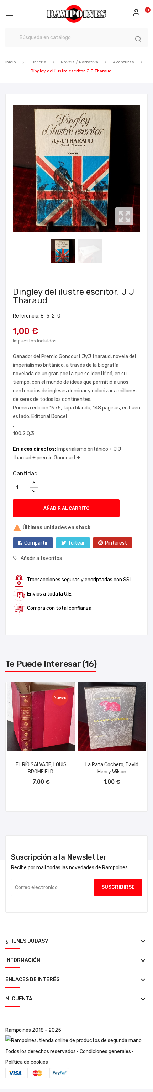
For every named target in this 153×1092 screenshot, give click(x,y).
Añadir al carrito (66, 508)
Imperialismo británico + (85, 449)
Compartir (36, 543)
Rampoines (18, 1030)
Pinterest (116, 543)
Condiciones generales (105, 1052)
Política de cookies (26, 1062)
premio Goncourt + (58, 458)
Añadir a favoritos (41, 558)
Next (142, 168)
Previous (11, 168)
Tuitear (76, 543)
